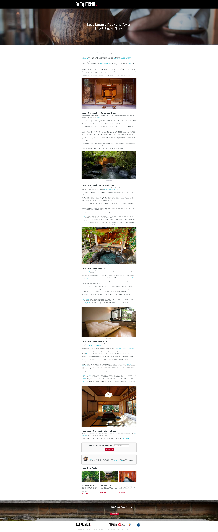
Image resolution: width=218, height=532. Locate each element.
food (87, 353)
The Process (112, 5)
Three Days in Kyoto (125, 484)
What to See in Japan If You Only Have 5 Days (108, 484)
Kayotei (85, 378)
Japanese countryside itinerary (122, 58)
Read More (85, 493)
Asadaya (85, 381)
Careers (138, 529)
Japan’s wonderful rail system (111, 189)
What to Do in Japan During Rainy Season (88, 484)
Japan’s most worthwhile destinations (124, 348)
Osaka (98, 117)
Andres (90, 459)
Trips (106, 5)
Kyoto (129, 63)
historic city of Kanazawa (94, 345)
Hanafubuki (86, 222)
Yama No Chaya (87, 302)
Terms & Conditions (119, 529)
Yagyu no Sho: (86, 219)
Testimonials (130, 5)
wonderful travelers (118, 460)
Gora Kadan (86, 299)
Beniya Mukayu (87, 375)
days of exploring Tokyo (105, 63)
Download (109, 449)
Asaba (84, 216)
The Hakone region (87, 271)
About (119, 5)
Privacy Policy (124, 529)
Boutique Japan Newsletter (131, 529)
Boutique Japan (86, 4)
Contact (137, 5)
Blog (123, 5)
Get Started (114, 513)
